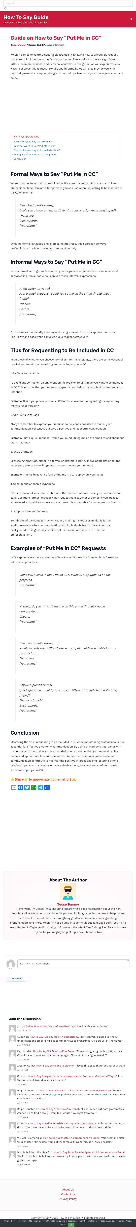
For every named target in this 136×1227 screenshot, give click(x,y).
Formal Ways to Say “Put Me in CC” (33, 141)
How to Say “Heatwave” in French (60, 1108)
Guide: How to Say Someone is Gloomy (50, 1065)
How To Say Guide (26, 17)
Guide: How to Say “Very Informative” (48, 1026)
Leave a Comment (55, 45)
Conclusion (20, 158)
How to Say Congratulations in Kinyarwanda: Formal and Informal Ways (71, 1076)
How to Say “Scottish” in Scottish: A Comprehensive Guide (75, 1090)
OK (71, 1225)
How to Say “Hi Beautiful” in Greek (53, 1051)
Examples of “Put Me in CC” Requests (35, 154)
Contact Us (68, 1194)
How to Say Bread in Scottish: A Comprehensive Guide (60, 1123)
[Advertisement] (68, 108)
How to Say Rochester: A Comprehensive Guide (71, 1137)
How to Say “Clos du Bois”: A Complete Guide (56, 1036)
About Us (68, 1189)
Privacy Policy (68, 1198)
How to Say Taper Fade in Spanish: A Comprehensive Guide (89, 1152)
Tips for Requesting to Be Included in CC (37, 150)
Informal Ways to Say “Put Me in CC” (34, 145)
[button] (131, 20)
